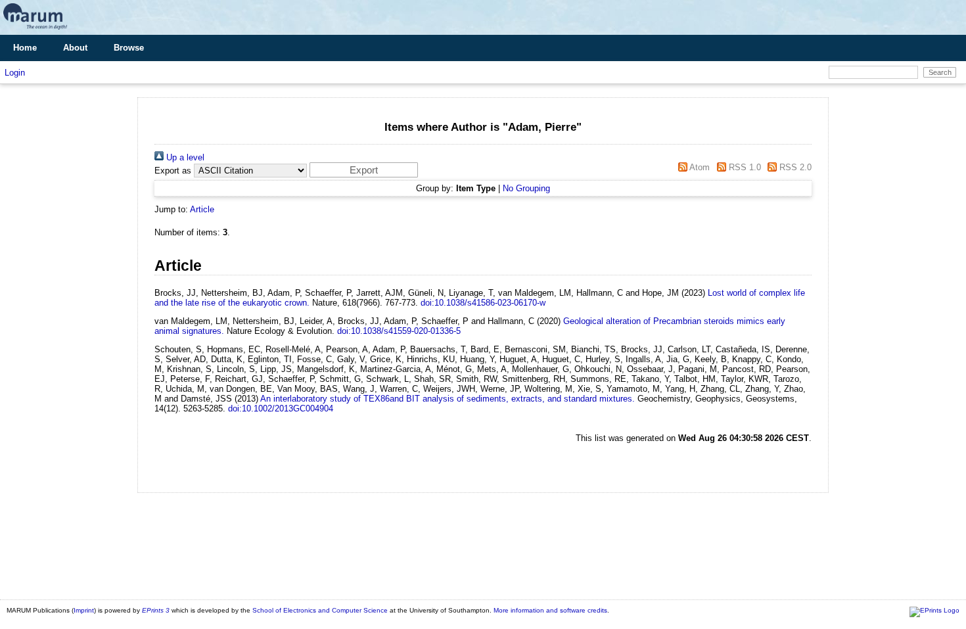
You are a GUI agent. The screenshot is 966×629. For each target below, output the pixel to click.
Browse (129, 48)
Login (15, 73)
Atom (698, 167)
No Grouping (526, 188)
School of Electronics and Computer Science (320, 610)
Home (25, 48)
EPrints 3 (156, 610)
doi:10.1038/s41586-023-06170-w (483, 303)
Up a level (184, 157)
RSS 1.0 (743, 167)
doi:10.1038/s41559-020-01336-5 (399, 331)
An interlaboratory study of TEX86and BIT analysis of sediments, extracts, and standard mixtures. (447, 399)
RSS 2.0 (794, 167)
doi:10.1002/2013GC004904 (280, 408)
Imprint (84, 610)
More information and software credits (550, 610)
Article (202, 209)
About (75, 48)
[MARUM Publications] (35, 30)
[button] (364, 169)
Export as (172, 170)
